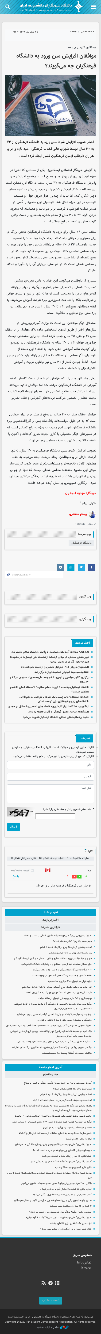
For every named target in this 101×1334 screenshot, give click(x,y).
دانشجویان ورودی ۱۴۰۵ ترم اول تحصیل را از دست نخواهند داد (55, 667)
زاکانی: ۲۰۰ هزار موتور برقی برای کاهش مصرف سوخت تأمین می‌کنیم (56, 1183)
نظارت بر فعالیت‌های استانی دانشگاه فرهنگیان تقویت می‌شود (56, 717)
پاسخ (16, 876)
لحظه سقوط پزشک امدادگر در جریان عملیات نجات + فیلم (62, 1100)
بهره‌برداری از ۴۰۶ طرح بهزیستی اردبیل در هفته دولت (65, 998)
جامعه (73, 32)
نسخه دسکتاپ (50, 1300)
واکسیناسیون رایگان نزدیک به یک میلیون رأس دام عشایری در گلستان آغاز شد (52, 1047)
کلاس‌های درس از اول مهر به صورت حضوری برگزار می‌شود (62, 1195)
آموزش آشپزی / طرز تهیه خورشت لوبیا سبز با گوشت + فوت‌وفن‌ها (58, 1218)
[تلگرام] (50, 1283)
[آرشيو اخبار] (57, 1283)
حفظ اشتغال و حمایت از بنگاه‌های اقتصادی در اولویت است (62, 976)
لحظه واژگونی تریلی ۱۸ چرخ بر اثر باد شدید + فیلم (66, 947)
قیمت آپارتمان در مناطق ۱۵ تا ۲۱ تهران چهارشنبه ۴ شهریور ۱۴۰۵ (59, 993)
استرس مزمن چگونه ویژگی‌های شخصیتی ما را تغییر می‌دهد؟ (60, 1212)
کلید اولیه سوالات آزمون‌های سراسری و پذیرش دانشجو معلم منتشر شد (50, 652)
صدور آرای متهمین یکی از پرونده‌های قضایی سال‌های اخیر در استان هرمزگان (53, 1200)
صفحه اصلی (87, 32)
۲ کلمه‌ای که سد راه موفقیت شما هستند (71, 1206)
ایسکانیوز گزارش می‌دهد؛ (81, 47)
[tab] (50, 912)
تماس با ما (84, 1262)
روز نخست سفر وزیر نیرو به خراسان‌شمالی (70, 953)
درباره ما (86, 1267)
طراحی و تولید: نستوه (48, 1327)
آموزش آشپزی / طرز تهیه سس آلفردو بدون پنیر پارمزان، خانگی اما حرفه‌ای (53, 1145)
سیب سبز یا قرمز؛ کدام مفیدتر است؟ (72, 941)
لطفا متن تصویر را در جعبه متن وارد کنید (68, 809)
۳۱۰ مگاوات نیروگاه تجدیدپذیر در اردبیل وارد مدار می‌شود (62, 970)
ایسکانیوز (54, 170)
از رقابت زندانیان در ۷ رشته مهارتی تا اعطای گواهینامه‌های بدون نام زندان (54, 1014)
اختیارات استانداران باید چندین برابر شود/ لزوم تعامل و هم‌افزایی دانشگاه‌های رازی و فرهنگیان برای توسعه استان (54, 699)
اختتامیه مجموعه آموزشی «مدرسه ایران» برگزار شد (62, 672)
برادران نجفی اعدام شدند (79, 1139)
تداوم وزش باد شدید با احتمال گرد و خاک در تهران (66, 1189)
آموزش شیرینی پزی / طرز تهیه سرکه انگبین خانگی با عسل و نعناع (58, 936)
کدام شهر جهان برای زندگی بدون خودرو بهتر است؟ (66, 1229)
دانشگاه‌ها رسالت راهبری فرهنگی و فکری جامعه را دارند (58, 712)
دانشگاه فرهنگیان (81, 543)
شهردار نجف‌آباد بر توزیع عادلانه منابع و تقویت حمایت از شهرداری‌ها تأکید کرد (52, 959)
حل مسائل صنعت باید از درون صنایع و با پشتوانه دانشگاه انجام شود (56, 964)
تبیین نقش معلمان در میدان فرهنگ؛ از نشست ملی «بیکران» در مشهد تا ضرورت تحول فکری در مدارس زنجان (49, 659)
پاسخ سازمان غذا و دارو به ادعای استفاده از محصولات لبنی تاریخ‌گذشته (55, 1133)
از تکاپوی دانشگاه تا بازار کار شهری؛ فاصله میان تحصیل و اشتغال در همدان (48, 706)
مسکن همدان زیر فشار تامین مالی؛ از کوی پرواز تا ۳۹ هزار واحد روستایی (54, 1042)
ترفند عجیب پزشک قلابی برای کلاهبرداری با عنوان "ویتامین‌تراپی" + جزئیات (53, 1116)
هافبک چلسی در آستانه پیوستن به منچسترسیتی (67, 1053)
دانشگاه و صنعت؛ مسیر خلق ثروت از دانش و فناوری (65, 1020)
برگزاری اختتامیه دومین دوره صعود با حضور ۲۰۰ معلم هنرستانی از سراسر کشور (52, 1122)
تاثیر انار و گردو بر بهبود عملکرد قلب (73, 1167)
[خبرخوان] (44, 1283)
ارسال (13, 826)
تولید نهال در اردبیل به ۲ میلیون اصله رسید (70, 981)
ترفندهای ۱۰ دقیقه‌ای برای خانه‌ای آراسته (71, 1223)
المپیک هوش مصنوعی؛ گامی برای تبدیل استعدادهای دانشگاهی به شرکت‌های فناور (49, 1026)
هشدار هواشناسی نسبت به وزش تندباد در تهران (67, 1128)
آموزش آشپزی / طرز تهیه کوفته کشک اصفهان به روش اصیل (61, 1162)
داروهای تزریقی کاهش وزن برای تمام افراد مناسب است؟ (62, 1150)
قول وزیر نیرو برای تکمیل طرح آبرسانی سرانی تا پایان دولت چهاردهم (57, 987)
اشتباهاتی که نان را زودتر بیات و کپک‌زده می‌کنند (67, 1156)
